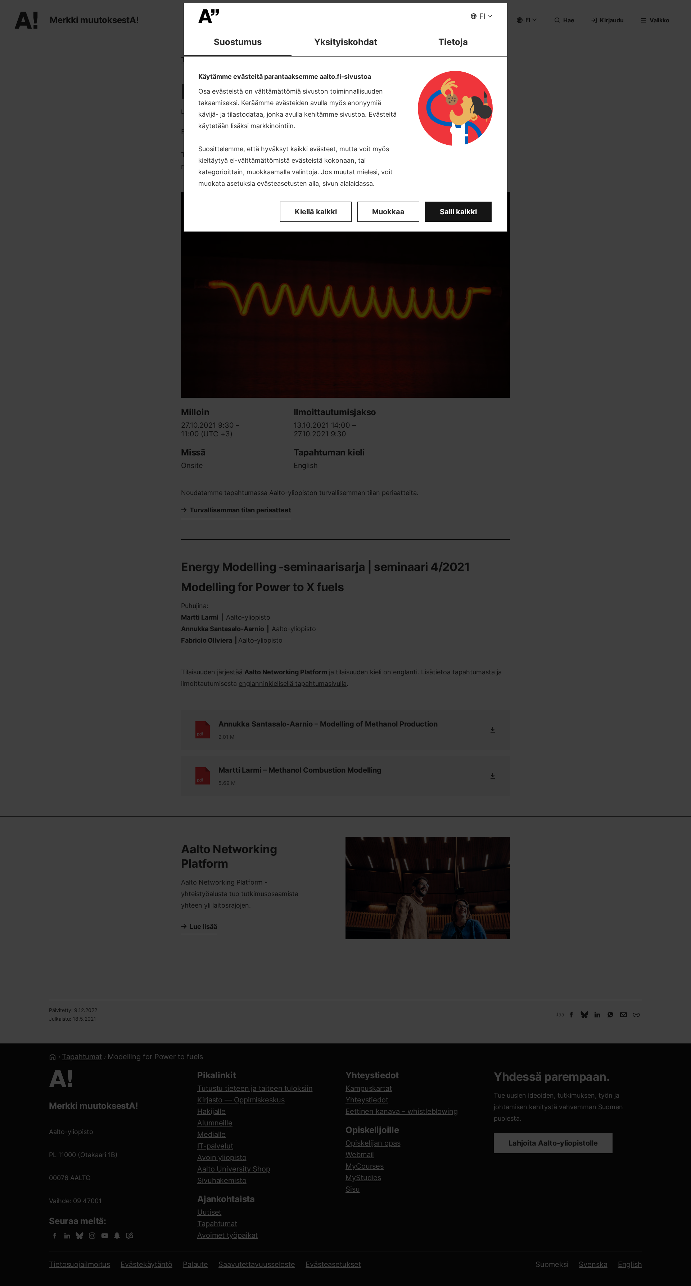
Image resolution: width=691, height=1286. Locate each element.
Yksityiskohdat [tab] (345, 42)
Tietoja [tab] (453, 42)
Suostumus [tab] (238, 42)
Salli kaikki (458, 211)
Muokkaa (388, 211)
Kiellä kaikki (316, 211)
